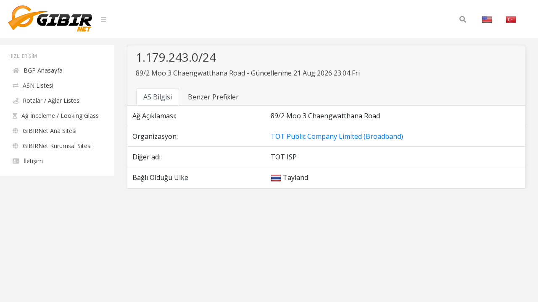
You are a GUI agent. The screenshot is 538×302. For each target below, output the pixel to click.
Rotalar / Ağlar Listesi (52, 100)
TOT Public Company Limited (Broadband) (337, 136)
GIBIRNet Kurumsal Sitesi (57, 146)
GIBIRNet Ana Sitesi (49, 131)
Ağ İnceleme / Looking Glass (60, 116)
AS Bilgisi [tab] (157, 97)
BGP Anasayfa (43, 70)
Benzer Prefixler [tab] (213, 97)
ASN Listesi (38, 85)
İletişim (33, 161)
